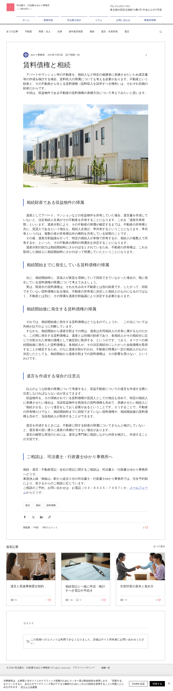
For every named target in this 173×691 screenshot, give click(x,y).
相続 (92, 31)
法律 (59, 31)
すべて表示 (159, 546)
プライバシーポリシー (84, 667)
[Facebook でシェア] (24, 517)
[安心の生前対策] (140, 566)
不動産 (28, 31)
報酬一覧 (105, 667)
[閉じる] (169, 683)
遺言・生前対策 (109, 31)
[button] (160, 31)
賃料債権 (51, 505)
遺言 (127, 31)
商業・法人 (45, 31)
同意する (157, 683)
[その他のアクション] (146, 55)
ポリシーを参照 (29, 686)
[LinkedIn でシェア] (41, 517)
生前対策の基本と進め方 (137, 586)
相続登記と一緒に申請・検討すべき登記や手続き (85, 588)
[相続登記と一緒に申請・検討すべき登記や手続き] (85, 566)
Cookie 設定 (138, 683)
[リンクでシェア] (49, 517)
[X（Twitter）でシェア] (33, 517)
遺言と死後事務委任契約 (27, 586)
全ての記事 (12, 31)
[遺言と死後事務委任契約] (30, 566)
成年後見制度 (76, 31)
